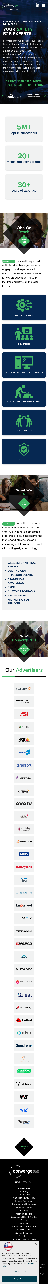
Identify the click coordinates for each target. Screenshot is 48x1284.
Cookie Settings (20, 1271)
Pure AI (24, 1220)
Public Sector (24, 430)
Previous (3, 95)
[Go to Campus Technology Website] (34, 95)
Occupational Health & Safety (24, 401)
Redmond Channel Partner (24, 1226)
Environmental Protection (24, 1204)
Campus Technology (24, 1201)
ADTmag (24, 1191)
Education (24, 344)
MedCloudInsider (24, 1214)
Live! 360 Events (24, 1207)
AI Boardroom (24, 1188)
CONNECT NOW (24, 649)
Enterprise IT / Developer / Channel (24, 373)
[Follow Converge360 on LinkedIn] (37, 5)
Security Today (24, 1229)
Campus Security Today (24, 1198)
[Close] (36, 1244)
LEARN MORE (24, 241)
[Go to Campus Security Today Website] (14, 95)
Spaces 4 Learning (24, 1233)
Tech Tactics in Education (24, 1239)
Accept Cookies (20, 1279)
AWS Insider (24, 1194)
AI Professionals (24, 315)
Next (45, 95)
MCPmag (24, 1210)
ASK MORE (24, 503)
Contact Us (24, 1148)
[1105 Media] (24, 1182)
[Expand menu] (43, 6)
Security (24, 459)
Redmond (24, 1223)
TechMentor (24, 1236)
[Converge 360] (24, 1171)
